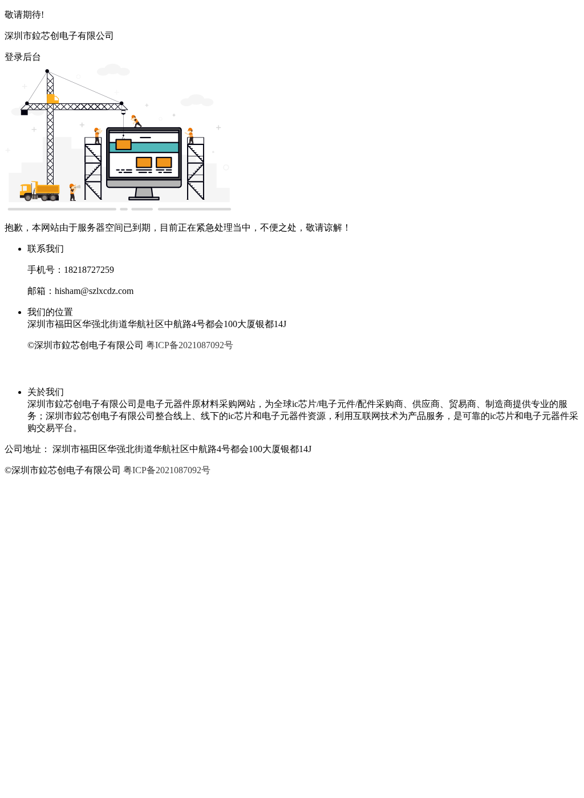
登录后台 (23, 57)
